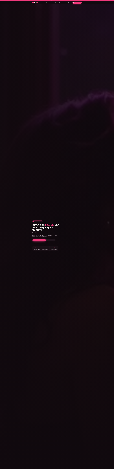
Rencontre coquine (49, 2)
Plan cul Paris (55, 2)
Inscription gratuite (76, 2)
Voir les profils (51, 240)
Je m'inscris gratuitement (38, 240)
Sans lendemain (60, 2)
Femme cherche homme (67, 2)
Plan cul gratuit (43, 2)
